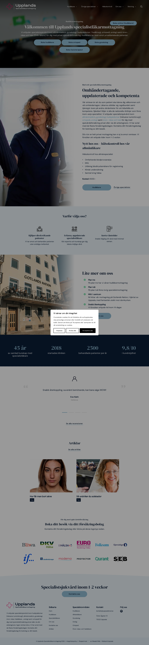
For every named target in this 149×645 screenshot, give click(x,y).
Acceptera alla (87, 331)
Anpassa (59, 331)
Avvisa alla (72, 331)
